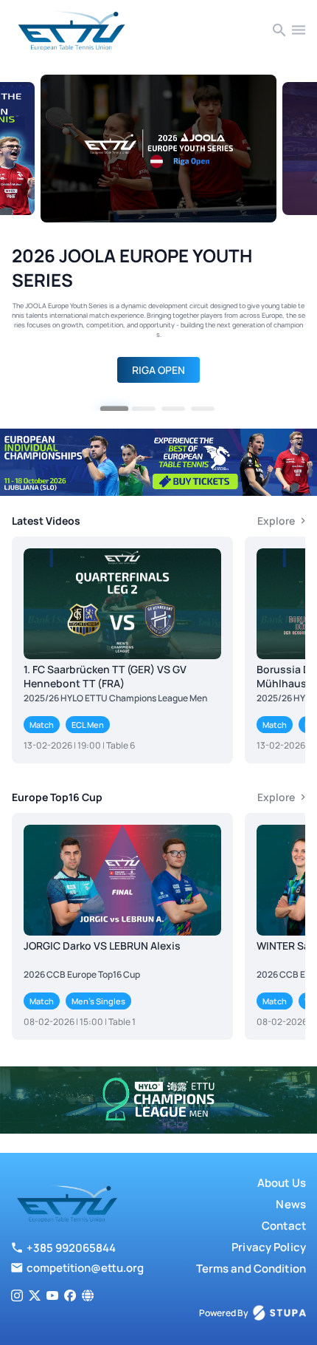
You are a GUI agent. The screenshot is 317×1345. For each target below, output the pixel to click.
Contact (284, 1225)
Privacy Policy (268, 1247)
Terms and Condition (251, 1268)
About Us (281, 1183)
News (291, 1204)
